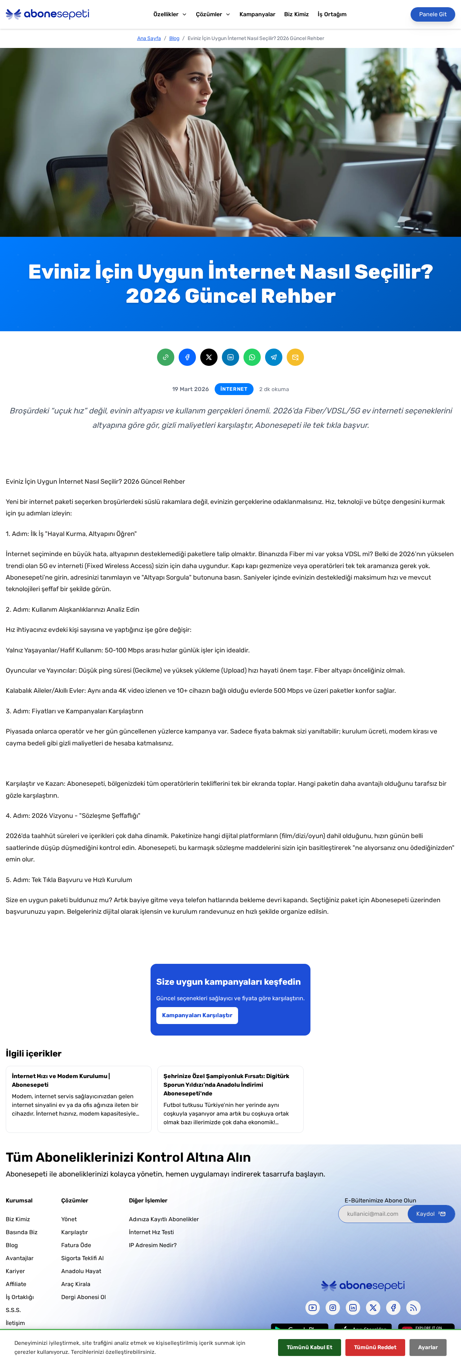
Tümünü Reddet (375, 1347)
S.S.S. (13, 1310)
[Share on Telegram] (273, 357)
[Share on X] (209, 357)
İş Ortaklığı (20, 1297)
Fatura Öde (76, 1245)
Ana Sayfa (149, 38)
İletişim (15, 1323)
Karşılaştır (74, 1232)
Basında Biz (21, 1232)
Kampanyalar (258, 14)
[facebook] (393, 1307)
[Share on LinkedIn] (230, 357)
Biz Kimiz (296, 14)
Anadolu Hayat (81, 1271)
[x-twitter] (373, 1307)
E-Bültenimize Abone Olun (380, 1200)
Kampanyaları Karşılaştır (197, 1015)
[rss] (413, 1307)
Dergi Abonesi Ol (83, 1297)
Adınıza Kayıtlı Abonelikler (164, 1219)
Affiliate (16, 1284)
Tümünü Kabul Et (309, 1347)
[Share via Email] (295, 357)
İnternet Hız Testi (151, 1232)
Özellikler (166, 14)
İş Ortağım (332, 14)
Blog (174, 38)
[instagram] (333, 1307)
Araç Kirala (75, 1284)
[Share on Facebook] (187, 357)
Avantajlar (19, 1258)
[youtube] (312, 1307)
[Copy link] (165, 357)
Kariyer (15, 1271)
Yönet (69, 1219)
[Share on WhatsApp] (252, 357)
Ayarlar (428, 1347)
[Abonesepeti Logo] (47, 14)
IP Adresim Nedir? (153, 1245)
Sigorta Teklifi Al (82, 1258)
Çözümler (209, 14)
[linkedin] (353, 1307)
